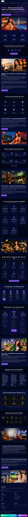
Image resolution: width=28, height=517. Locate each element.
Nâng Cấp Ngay (14, 330)
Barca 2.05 (4, 162)
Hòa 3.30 (7, 162)
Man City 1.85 (4, 155)
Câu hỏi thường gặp (16, 495)
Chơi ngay (5, 110)
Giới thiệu (15, 494)
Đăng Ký (5, 326)
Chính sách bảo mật (16, 499)
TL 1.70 (23, 155)
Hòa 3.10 (20, 155)
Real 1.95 (11, 162)
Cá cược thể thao (3, 495)
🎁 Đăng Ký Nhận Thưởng (6, 14)
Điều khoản (16, 511)
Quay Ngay (4, 195)
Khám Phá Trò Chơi (16, 14)
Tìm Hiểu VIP (22, 332)
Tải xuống (2, 500)
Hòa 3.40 (8, 155)
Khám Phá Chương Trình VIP (14, 280)
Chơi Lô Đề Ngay (4, 467)
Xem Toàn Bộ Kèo (14, 165)
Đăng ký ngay (4, 299)
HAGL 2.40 (23, 162)
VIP (1, 501)
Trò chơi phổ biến (3, 494)
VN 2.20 (16, 155)
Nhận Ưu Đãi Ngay (14, 53)
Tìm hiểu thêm (9, 512)
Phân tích (2, 499)
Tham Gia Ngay (4, 90)
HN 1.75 (16, 162)
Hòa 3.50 (20, 162)
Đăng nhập (11, 300)
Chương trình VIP (3, 507)
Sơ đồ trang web (3, 508)
